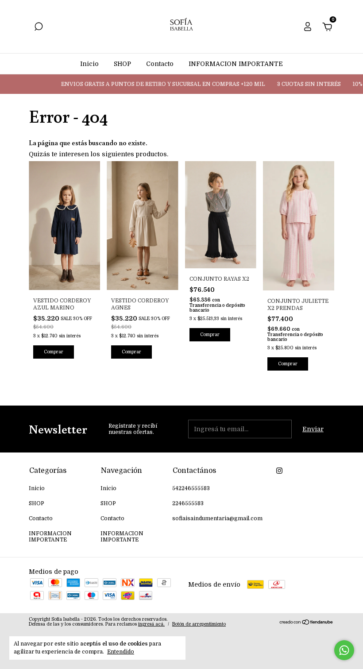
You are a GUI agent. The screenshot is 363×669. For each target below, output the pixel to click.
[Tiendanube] (306, 622)
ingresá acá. (151, 624)
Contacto (160, 63)
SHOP (122, 63)
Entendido (120, 652)
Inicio (89, 63)
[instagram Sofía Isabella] (279, 470)
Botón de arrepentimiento (199, 624)
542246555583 (191, 488)
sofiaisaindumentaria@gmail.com (217, 518)
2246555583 (188, 503)
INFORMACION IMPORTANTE (236, 63)
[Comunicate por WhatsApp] (344, 650)
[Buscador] (38, 28)
